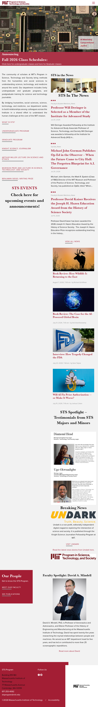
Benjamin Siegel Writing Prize (17, 179)
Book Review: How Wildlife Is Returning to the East (70, 275)
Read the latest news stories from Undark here (73, 550)
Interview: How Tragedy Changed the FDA (72, 355)
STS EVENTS (24, 188)
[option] (49, 29)
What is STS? (8, 122)
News (73, 104)
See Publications (11, 594)
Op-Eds (53, 147)
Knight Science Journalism (16, 148)
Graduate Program (12, 140)
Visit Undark (72, 544)
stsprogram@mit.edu (11, 694)
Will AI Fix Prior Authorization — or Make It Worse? (72, 396)
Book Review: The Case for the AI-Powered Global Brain (73, 315)
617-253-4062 (8, 691)
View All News (72, 241)
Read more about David (69, 651)
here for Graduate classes (50, 64)
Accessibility (53, 700)
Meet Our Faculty (11, 587)
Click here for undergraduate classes (18, 64)
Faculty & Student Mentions (60, 104)
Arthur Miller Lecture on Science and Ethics (22, 158)
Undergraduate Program (15, 131)
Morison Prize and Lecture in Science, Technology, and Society (22, 169)
